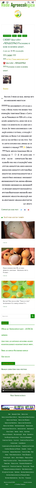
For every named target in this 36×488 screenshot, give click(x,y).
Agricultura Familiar (12, 420)
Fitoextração (6, 457)
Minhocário (7, 463)
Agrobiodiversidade (7, 35)
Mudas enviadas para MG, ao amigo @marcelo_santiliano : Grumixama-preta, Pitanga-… (15, 270)
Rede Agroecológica (27, 469)
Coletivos (16, 440)
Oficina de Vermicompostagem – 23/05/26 (17, 328)
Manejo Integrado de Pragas (25, 460)
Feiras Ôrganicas (26, 455)
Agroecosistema (22, 429)
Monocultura (14, 463)
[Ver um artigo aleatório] (33, 2)
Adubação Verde (16, 414)
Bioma (24, 434)
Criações (24, 449)
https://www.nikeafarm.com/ (17, 59)
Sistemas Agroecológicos (27, 472)
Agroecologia (29, 426)
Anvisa (21, 431)
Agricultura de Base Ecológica (26, 417)
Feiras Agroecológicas (15, 455)
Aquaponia (27, 431)
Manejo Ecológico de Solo (10, 460)
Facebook (14, 35)
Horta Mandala (20, 457)
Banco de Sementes (7, 434)
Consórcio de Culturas (28, 446)
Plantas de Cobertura (16, 466)
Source (5, 88)
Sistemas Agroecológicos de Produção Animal (18, 475)
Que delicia (5, 356)
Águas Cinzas (9, 431)
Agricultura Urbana (8, 426)
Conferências (22, 443)
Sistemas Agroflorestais (11, 478)
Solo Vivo (21, 478)
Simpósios (17, 472)
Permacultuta (5, 466)
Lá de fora (24, 35)
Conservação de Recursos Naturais (11, 446)
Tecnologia (28, 478)
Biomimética (30, 434)
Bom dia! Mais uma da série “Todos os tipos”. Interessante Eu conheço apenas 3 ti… (16, 302)
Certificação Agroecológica (12, 437)
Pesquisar (33, 316)
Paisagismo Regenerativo (25, 463)
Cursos (29, 449)
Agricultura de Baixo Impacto (9, 417)
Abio (9, 414)
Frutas (19, 35)
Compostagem (14, 443)
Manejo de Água (29, 457)
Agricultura (25, 414)
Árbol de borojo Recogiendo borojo (14, 350)
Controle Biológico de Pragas (12, 449)
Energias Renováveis (15, 452)
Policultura (26, 466)
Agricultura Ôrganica (24, 420)
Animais (16, 431)
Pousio (32, 466)
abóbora (4, 335)
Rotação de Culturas (7, 472)
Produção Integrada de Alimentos (12, 469)
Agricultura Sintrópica (11, 423)
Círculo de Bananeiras (26, 437)
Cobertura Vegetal (7, 440)
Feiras (6, 455)
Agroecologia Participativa (9, 429)
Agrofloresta (30, 429)
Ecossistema (6, 452)
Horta (13, 457)
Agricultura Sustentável (24, 423)
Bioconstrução (18, 434)
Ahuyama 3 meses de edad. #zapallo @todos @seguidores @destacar (19, 98)
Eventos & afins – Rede (27, 452)
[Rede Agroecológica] (3, 2)
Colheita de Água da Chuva (27, 440)
